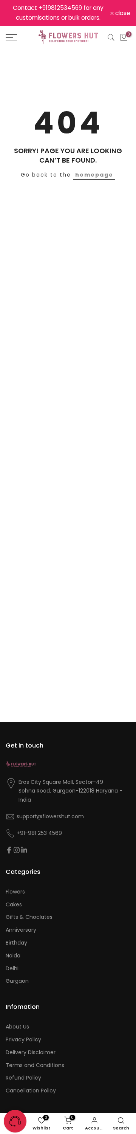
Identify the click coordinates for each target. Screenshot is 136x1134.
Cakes (14, 904)
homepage (94, 174)
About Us (17, 1026)
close (122, 13)
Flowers (15, 891)
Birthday (16, 942)
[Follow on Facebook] (9, 850)
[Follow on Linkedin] (24, 850)
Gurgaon (17, 981)
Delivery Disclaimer (31, 1052)
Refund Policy (23, 1077)
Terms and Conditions (35, 1065)
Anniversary (21, 930)
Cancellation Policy (31, 1090)
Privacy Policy (23, 1039)
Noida (13, 955)
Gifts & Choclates (29, 917)
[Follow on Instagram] (16, 850)
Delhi (12, 968)
